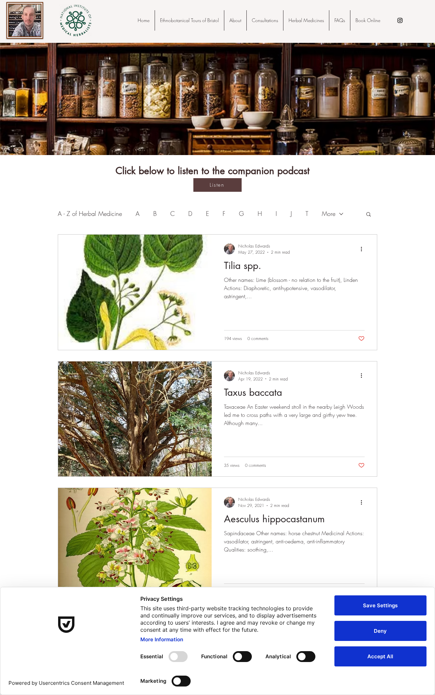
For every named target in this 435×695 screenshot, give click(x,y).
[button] (368, 214)
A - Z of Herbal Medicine (90, 213)
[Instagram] (400, 20)
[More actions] (364, 249)
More (328, 213)
